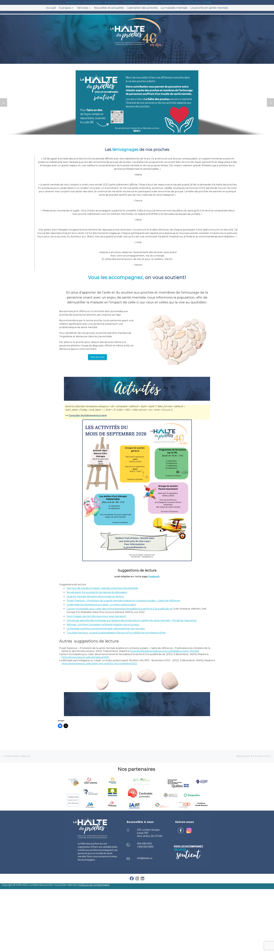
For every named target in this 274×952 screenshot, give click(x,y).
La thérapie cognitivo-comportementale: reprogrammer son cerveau (106, 628)
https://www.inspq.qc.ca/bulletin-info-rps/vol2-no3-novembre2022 (99, 663)
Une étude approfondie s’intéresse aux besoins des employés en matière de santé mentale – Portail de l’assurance (132, 620)
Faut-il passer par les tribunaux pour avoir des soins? (96, 616)
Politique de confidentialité (93, 885)
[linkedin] (142, 879)
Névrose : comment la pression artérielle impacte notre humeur (103, 624)
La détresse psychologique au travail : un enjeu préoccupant (101, 604)
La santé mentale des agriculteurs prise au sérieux (95, 596)
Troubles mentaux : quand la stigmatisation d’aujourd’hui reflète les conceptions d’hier (116, 632)
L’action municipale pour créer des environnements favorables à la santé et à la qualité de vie (120, 608)
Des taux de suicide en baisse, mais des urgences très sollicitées (102, 588)
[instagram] (137, 879)
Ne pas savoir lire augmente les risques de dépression (97, 592)
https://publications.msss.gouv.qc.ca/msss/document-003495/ (164, 651)
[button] (3, 102)
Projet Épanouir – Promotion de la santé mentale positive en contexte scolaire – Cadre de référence (123, 600)
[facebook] (132, 879)
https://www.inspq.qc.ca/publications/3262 (85, 657)
